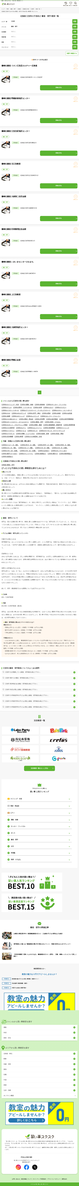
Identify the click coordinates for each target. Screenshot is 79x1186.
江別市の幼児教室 (52, 419)
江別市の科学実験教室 (66, 419)
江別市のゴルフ (48, 407)
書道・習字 (5, 71)
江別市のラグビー (60, 407)
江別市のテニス (7, 407)
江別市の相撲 (6, 416)
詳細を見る (59, 87)
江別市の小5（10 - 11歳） (10, 451)
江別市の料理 (19, 436)
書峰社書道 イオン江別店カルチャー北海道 (19, 66)
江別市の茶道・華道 (57, 433)
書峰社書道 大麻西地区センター (15, 327)
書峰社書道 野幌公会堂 (11, 360)
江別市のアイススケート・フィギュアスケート (35, 410)
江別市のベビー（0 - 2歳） (10, 445)
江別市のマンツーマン (26, 453)
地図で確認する (72, 53)
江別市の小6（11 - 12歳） (28, 451)
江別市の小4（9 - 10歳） (60, 448)
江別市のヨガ (6, 413)
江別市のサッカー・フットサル (56, 404)
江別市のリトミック (62, 428)
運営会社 (64, 1179)
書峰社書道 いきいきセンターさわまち (18, 262)
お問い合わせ (16, 1179)
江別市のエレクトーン (34, 428)
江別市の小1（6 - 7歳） (9, 448)
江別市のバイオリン (8, 430)
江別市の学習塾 (40, 419)
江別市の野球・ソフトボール (22, 407)
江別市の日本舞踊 (7, 436)
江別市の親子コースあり (9, 453)
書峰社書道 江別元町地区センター (16, 131)
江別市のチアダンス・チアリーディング (52, 430)
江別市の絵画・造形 (42, 433)
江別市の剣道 (56, 413)
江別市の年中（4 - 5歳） (46, 445)
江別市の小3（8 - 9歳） (42, 448)
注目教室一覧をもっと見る (39, 768)
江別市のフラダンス (8, 433)
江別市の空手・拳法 (33, 413)
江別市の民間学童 (69, 425)
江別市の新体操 (40, 404)
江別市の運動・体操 (26, 404)
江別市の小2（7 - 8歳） (26, 448)
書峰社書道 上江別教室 (11, 294)
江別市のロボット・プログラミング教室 (14, 425)
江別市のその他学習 (8, 428)
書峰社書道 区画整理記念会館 (14, 229)
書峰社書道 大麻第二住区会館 (14, 196)
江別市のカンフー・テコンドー (50, 416)
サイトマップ (37, 1179)
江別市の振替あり (40, 453)
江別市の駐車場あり (65, 453)
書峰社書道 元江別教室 (11, 164)
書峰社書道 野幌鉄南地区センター (16, 98)
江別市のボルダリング (19, 413)
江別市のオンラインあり (59, 451)
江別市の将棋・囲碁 (35, 425)
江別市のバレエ (21, 430)
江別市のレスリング (32, 416)
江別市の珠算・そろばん (53, 422)
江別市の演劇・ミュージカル (25, 433)
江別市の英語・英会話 (26, 419)
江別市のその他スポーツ (9, 419)
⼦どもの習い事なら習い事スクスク (40, 1184)
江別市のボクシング (18, 416)
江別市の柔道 (46, 413)
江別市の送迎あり (7, 456)
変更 (74, 21)
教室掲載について (26, 1179)
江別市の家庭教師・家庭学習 (52, 425)
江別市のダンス (32, 430)
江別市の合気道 (67, 413)
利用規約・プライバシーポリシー (50, 1179)
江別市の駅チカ (53, 453)
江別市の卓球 (37, 407)
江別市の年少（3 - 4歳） (28, 445)
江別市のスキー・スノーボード (62, 410)
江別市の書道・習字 (36, 422)
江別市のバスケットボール (10, 410)
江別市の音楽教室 (49, 428)
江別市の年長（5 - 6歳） (63, 445)
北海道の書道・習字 (8, 465)
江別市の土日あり (43, 451)
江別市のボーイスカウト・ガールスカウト (15, 422)
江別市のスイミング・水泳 (10, 404)
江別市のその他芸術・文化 (33, 436)
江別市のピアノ (21, 428)
